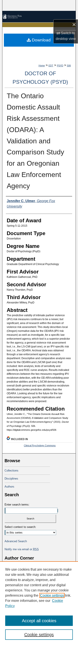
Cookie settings (52, 595)
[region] (39, 603)
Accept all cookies (39, 620)
